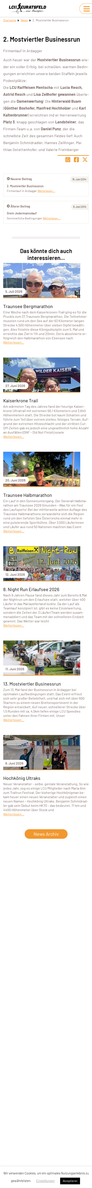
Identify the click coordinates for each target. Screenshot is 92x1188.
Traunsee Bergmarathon (28, 306)
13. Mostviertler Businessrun (32, 683)
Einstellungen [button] (45, 1181)
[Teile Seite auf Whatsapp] (68, 160)
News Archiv (46, 834)
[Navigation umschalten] (86, 9)
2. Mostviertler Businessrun (25, 186)
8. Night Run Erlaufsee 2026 (31, 589)
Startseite (9, 20)
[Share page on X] (85, 160)
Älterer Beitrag (20, 206)
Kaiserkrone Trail (20, 400)
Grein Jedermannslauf (22, 213)
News (24, 20)
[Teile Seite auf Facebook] (76, 160)
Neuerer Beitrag (21, 179)
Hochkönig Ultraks (21, 778)
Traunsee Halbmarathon (27, 495)
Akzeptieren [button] (70, 1181)
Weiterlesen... (52, 218)
